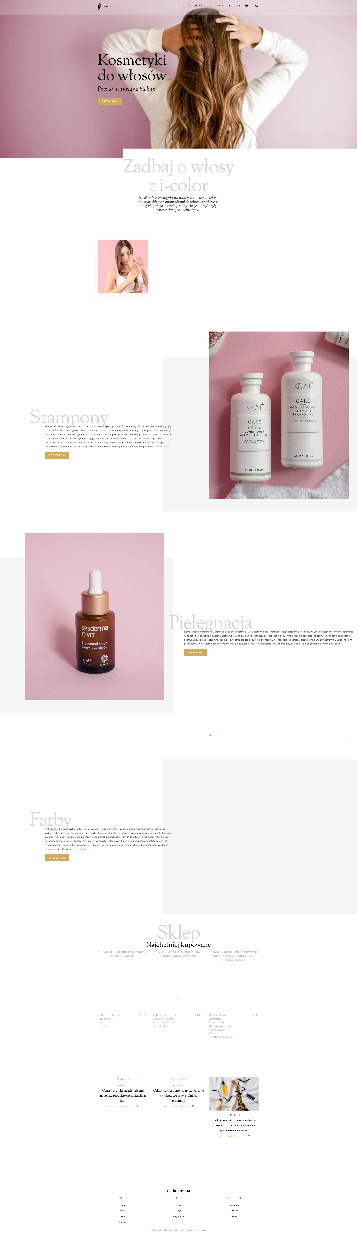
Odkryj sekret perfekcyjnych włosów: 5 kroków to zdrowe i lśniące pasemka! (178, 1095)
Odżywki (234, 1210)
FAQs (178, 1210)
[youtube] (189, 1190)
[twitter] (182, 1190)
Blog (221, 5)
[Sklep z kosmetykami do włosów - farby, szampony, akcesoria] (105, 9)
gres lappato (80, 849)
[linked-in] (175, 1190)
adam (109, 1106)
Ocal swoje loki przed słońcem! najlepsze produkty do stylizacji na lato (123, 1095)
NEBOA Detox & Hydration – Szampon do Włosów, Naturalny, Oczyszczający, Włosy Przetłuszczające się (221, 1026)
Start (186, 5)
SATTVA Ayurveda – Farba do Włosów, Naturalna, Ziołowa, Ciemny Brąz (165, 1020)
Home (123, 1205)
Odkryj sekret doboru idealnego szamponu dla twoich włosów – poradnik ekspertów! (234, 1125)
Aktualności (123, 1106)
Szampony (234, 1205)
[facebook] (168, 1190)
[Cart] (246, 6)
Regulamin (178, 1216)
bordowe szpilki (159, 446)
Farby (234, 1216)
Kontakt (234, 5)
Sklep (198, 5)
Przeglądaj (110, 101)
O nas (210, 5)
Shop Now (195, 652)
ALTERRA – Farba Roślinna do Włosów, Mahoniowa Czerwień (110, 1020)
